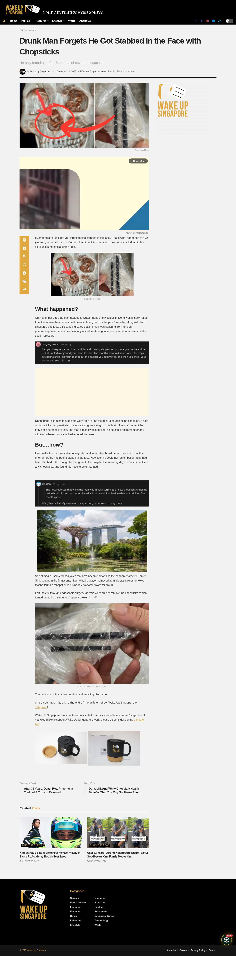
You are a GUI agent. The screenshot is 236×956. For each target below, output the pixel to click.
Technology (101, 920)
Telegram (41, 707)
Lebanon (75, 920)
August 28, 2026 (30, 861)
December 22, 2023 (66, 71)
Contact (212, 950)
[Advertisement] (92, 392)
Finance (75, 911)
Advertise (171, 950)
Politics (25, 20)
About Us (85, 20)
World (71, 20)
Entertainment (78, 902)
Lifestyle (57, 20)
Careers (183, 950)
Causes (74, 898)
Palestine (100, 902)
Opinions (100, 898)
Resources (101, 911)
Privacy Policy (198, 950)
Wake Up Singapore (40, 71)
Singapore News (98, 71)
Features (41, 20)
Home (13, 20)
